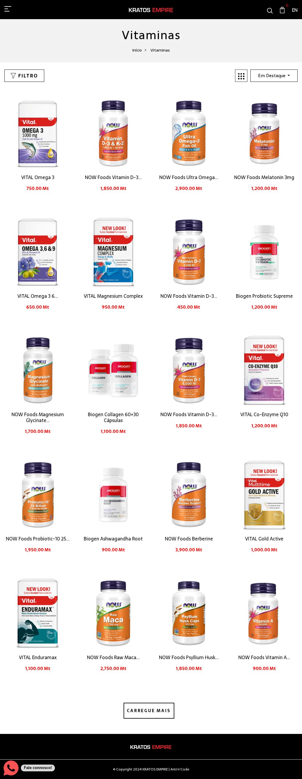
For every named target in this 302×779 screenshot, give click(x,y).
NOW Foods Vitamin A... (264, 657)
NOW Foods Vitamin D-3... (113, 177)
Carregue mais (148, 710)
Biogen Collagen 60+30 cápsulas (113, 417)
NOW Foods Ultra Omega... (188, 177)
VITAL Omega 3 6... (37, 296)
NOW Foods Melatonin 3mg (264, 177)
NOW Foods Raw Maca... (113, 657)
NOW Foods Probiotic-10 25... (38, 539)
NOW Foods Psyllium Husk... (189, 657)
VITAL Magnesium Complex (113, 296)
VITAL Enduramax (38, 657)
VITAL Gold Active (264, 539)
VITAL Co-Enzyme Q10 (264, 414)
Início (137, 50)
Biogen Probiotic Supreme (264, 296)
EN (295, 10)
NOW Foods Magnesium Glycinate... (38, 417)
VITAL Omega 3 (37, 177)
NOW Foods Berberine (189, 539)
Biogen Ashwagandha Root (113, 539)
